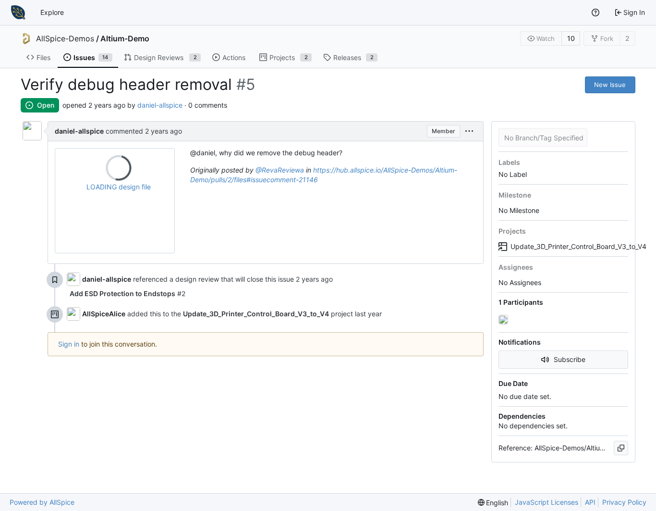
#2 (127, 293)
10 (571, 38)
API (590, 502)
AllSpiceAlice (103, 314)
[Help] (595, 12)
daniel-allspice (159, 105)
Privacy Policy (624, 502)
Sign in (68, 344)
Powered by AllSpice (42, 502)
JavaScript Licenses (546, 502)
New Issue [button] (610, 84)
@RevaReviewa (279, 170)
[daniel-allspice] (504, 319)
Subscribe (569, 359)
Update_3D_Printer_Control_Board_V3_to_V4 (569, 246)
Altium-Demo (124, 38)
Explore (52, 12)
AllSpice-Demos (65, 38)
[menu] (469, 131)
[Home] (18, 12)
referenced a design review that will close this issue (213, 279)
